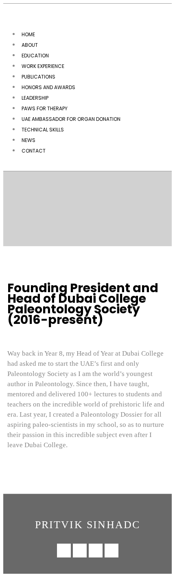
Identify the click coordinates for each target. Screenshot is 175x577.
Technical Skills (43, 129)
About (30, 45)
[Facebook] (96, 550)
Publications (38, 76)
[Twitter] (111, 550)
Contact (34, 150)
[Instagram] (80, 550)
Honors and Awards (48, 87)
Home (28, 34)
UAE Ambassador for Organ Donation (71, 119)
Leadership (35, 97)
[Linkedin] (64, 550)
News (28, 140)
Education (35, 55)
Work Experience (43, 66)
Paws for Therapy (45, 108)
